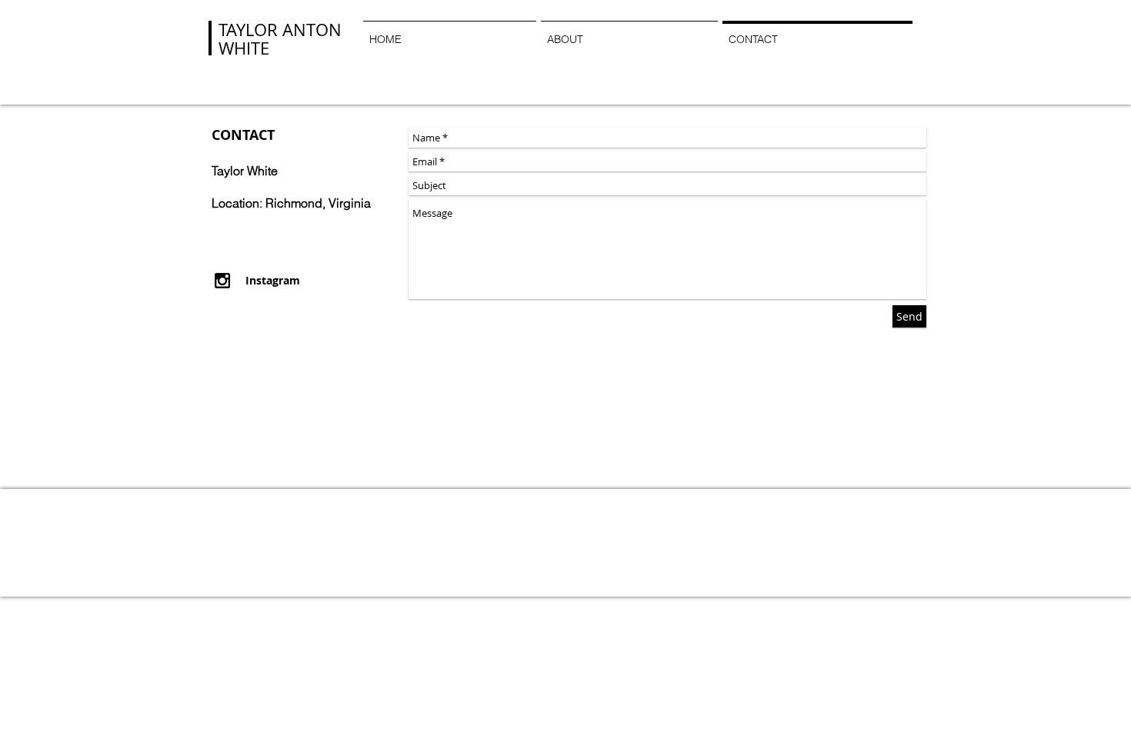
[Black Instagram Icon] (222, 280)
